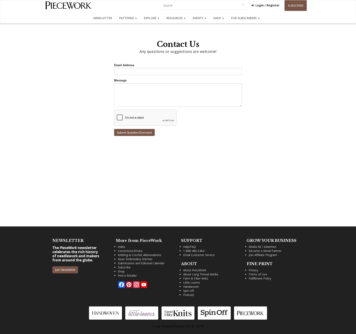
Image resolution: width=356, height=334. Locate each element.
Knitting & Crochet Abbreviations (139, 255)
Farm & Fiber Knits (195, 278)
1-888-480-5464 (193, 251)
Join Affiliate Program (263, 255)
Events (198, 18)
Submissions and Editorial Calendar (141, 263)
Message (120, 80)
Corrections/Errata (130, 251)
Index (121, 247)
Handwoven (191, 287)
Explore (150, 18)
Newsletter (102, 18)
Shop (217, 18)
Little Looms (191, 282)
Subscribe (295, 5)
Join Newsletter (65, 270)
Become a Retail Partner (265, 251)
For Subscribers (244, 18)
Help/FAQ (189, 247)
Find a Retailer (127, 275)
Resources (175, 18)
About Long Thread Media (200, 274)
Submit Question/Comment (134, 132)
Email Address (124, 65)
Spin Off (188, 291)
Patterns (127, 18)
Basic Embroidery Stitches (135, 259)
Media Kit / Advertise (262, 247)
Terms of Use (258, 274)
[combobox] (204, 5)
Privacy (253, 270)
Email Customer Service (199, 255)
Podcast (188, 295)
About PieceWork (194, 270)
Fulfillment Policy (260, 278)
